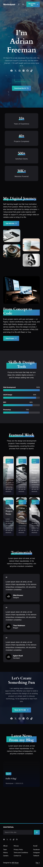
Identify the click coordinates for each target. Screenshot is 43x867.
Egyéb (8, 774)
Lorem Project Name (9, 470)
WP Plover (15, 862)
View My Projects (20, 81)
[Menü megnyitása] (18, 4)
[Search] (37, 832)
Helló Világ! (11, 779)
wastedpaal (9, 4)
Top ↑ (38, 862)
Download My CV (20, 88)
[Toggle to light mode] (23, 4)
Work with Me (32, 4)
